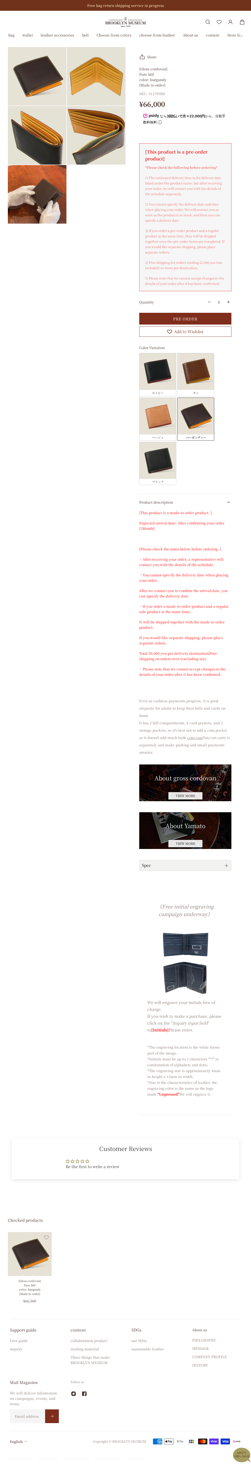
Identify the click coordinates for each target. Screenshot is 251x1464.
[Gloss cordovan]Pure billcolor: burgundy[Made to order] (30, 1287)
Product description (156, 502)
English (16, 1441)
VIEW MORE (185, 795)
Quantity (146, 302)
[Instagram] (73, 1393)
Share (152, 56)
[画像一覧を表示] (243, 37)
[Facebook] (84, 1393)
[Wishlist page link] (219, 22)
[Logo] (125, 22)
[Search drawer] (208, 22)
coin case (195, 737)
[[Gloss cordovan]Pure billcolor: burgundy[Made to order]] (30, 1254)
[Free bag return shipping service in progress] (125, 5)
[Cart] (242, 22)
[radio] (157, 374)
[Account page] (230, 22)
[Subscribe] (52, 1416)
